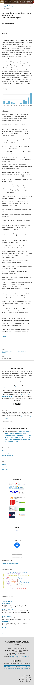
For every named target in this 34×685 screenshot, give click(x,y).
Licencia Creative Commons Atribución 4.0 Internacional (17, 667)
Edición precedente (7, 599)
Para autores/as (6, 453)
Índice (4, 627)
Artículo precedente (7, 609)
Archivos (8, 5)
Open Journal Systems (8, 634)
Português (5, 469)
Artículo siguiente (7, 616)
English (4, 464)
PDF (5, 336)
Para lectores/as (6, 450)
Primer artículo (6, 603)
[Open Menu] (1, 1)
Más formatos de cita (8, 421)
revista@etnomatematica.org (19, 655)
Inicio (3, 5)
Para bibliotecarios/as (7, 455)
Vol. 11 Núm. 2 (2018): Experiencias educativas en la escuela (15, 6)
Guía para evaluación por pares (10, 563)
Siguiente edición (7, 601)
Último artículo (6, 621)
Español (4, 467)
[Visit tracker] (17, 530)
